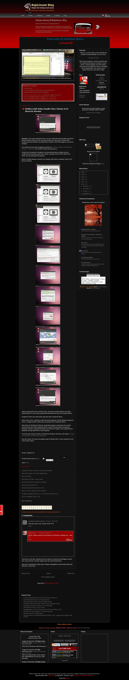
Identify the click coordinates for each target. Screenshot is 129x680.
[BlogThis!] (49, 460)
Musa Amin (84, 251)
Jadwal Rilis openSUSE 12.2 (29, 485)
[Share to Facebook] (52, 460)
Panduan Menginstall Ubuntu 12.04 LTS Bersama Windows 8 (40, 597)
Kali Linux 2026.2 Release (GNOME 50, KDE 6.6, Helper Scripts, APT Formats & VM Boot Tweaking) (92, 246)
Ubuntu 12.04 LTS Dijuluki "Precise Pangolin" (34, 491)
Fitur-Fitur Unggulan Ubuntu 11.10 (31, 496)
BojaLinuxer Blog (44, 5)
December (86, 186)
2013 (82, 177)
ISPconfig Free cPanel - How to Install (32, 479)
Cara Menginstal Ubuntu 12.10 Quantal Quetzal (36, 599)
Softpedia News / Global (88, 229)
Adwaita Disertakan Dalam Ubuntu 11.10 (33, 488)
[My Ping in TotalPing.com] (64, 645)
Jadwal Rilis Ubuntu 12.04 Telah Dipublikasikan (35, 473)
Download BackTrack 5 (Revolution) (33, 613)
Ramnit (46, 95)
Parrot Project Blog (87, 257)
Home (48, 573)
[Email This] (47, 460)
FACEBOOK (101, 84)
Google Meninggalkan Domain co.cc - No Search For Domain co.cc (40, 493)
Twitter (101, 77)
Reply (30, 526)
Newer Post (25, 573)
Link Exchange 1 (102, 286)
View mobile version (48, 577)
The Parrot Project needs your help (90, 259)
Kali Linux (84, 242)
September (86, 193)
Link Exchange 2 (95, 288)
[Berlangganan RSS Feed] (89, 146)
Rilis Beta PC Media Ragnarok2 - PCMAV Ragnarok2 (38, 611)
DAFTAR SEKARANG (84, 628)
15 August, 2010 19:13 (45, 533)
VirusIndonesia (85, 262)
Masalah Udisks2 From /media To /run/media (34, 482)
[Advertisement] (50, 588)
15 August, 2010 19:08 (51, 521)
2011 (82, 181)
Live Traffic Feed (65, 648)
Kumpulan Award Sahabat (93, 112)
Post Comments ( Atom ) (52, 583)
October (85, 191)
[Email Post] (43, 458)
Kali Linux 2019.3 (26, 476)
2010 (82, 184)
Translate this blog (93, 58)
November (86, 188)
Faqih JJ (101, 89)
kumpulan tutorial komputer (36, 521)
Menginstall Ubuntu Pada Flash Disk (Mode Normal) (38, 601)
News (27, 462)
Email (102, 163)
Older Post (70, 573)
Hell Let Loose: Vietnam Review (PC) (90, 231)
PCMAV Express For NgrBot (37, 99)
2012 (82, 179)
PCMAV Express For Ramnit (37, 97)
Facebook (101, 79)
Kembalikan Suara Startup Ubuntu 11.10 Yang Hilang (38, 605)
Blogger (68, 678)
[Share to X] (50, 460)
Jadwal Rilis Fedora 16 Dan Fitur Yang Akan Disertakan (37, 470)
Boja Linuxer (32, 533)
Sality (51, 95)
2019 (82, 172)
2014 (82, 174)
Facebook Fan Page (101, 80)
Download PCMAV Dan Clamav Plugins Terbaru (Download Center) (42, 603)
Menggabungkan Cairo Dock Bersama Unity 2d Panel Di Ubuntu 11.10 (43, 609)
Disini (52, 90)
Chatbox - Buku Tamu (64, 636)
